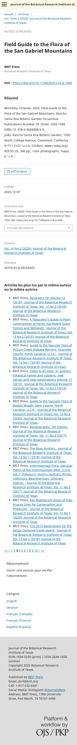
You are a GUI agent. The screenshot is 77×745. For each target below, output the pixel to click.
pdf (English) (18, 171)
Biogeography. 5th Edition (49, 427)
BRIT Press (35, 677)
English (11, 601)
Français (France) (18, 620)
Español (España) (18, 627)
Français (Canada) (19, 614)
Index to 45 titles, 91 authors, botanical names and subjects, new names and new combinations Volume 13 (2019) (42, 377)
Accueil (8, 14)
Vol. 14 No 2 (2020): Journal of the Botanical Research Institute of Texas (37, 21)
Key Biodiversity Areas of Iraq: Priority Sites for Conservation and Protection (43, 504)
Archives (23, 14)
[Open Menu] (4, 4)
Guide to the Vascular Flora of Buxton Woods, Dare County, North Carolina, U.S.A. (42, 405)
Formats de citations (20, 228)
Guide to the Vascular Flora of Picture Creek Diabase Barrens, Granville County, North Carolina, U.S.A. (42, 349)
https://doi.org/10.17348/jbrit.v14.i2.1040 (42, 83)
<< (6, 550)
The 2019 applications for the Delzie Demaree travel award (42, 528)
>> (42, 550)
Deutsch (12, 607)
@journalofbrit (54, 690)
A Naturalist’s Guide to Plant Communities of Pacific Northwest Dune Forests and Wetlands (41, 323)
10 (36, 550)
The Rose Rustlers (43, 448)
